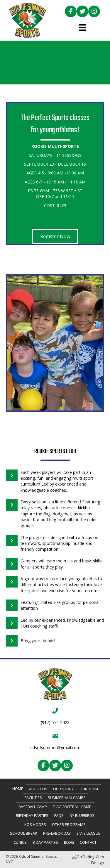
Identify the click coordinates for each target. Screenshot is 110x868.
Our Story (63, 788)
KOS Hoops (35, 824)
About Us (38, 788)
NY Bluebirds (82, 815)
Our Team (88, 788)
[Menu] (82, 27)
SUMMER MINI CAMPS (67, 797)
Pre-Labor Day (57, 833)
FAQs (59, 815)
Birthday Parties (32, 815)
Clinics (20, 842)
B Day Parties (45, 842)
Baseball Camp (32, 806)
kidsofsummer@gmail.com (55, 747)
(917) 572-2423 (55, 722)
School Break (23, 833)
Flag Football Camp (72, 806)
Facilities (33, 797)
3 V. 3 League (88, 833)
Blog (69, 842)
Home (17, 788)
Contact (88, 842)
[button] (71, 11)
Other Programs (69, 824)
